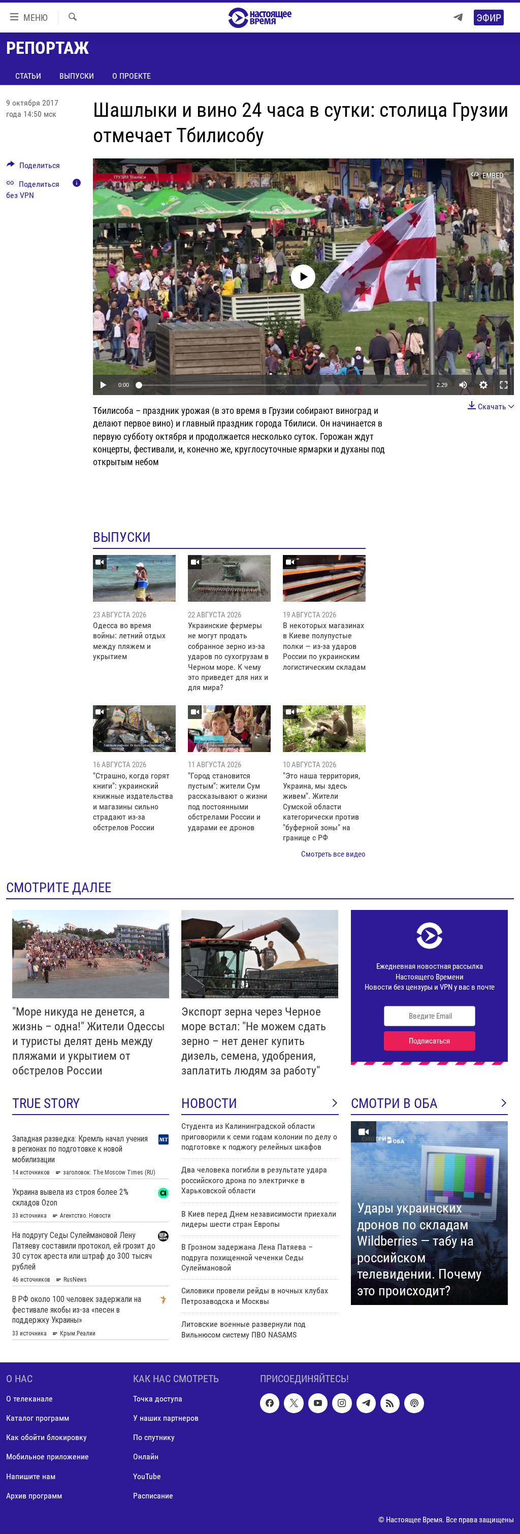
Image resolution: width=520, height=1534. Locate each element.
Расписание (153, 1495)
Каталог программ (37, 1418)
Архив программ (34, 1495)
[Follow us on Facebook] (269, 1403)
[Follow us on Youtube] (318, 1403)
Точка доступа (157, 1399)
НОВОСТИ (209, 1103)
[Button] (33, 167)
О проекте (131, 76)
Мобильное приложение (47, 1457)
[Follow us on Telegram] (366, 1403)
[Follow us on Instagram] (341, 1403)
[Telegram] (458, 17)
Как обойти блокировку (46, 1438)
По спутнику (154, 1438)
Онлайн (145, 1457)
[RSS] (390, 1403)
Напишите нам (30, 1476)
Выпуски (76, 76)
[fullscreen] (504, 385)
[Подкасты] (414, 1403)
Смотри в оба (394, 1103)
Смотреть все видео (333, 854)
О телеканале (29, 1399)
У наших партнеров (166, 1418)
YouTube (147, 1476)
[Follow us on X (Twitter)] (293, 1403)
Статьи (28, 76)
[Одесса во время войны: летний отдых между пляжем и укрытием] (134, 578)
